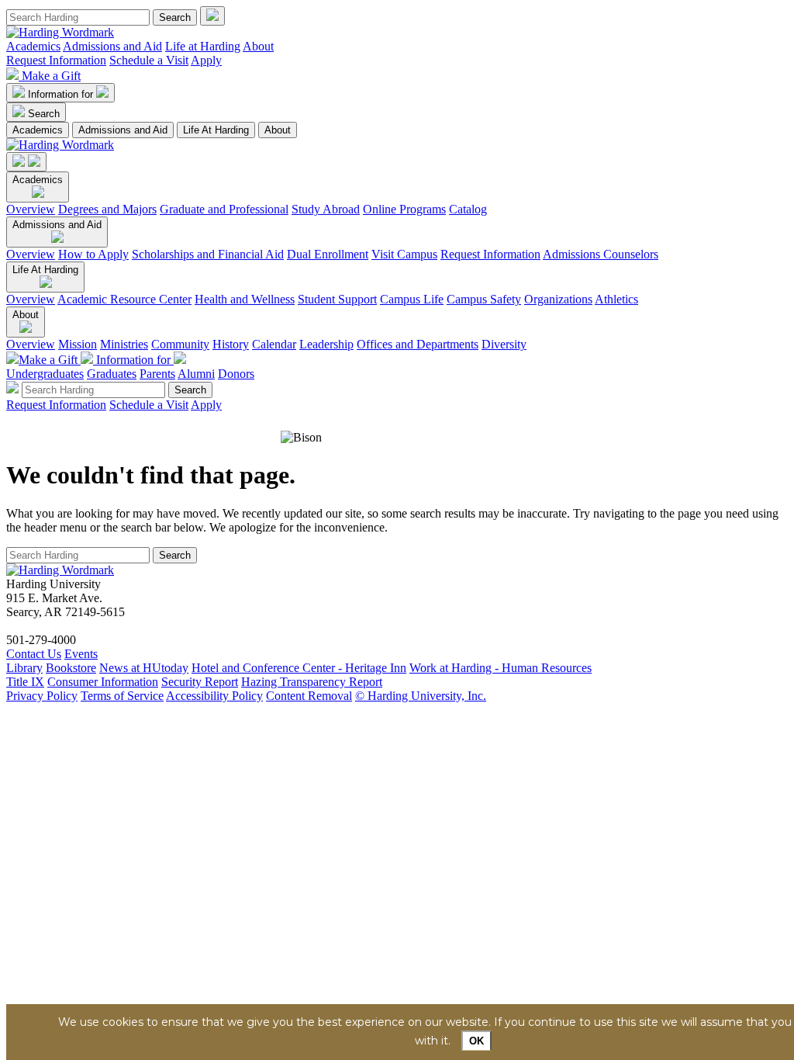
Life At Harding (216, 130)
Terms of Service (122, 695)
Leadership (326, 344)
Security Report (199, 681)
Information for (62, 94)
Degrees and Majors (107, 209)
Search (44, 114)
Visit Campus (404, 254)
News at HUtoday (143, 667)
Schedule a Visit (148, 60)
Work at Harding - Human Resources (500, 667)
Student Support (337, 299)
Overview (30, 209)
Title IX (25, 681)
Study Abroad (326, 209)
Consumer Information (102, 681)
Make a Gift (51, 75)
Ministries (124, 344)
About (258, 46)
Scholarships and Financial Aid (208, 254)
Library (24, 667)
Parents (157, 373)
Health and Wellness (245, 299)
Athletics (616, 299)
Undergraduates (45, 373)
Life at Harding (202, 46)
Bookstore (71, 667)
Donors (236, 373)
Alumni (196, 373)
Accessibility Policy (214, 695)
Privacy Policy (42, 695)
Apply (206, 60)
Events (81, 653)
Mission (77, 344)
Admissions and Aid (112, 46)
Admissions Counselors (600, 254)
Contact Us (33, 653)
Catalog (468, 209)
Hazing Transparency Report (311, 681)
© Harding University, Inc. (420, 695)
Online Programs (404, 209)
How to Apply (93, 254)
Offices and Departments (417, 344)
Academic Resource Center (124, 299)
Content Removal (309, 695)
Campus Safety (484, 299)
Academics (33, 46)
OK (476, 1041)
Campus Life (412, 299)
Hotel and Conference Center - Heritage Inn (299, 667)
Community (180, 344)
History (230, 344)
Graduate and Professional (224, 209)
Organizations (558, 299)
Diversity (504, 344)
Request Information (56, 60)
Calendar (274, 344)
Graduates (111, 373)
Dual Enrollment (327, 254)
